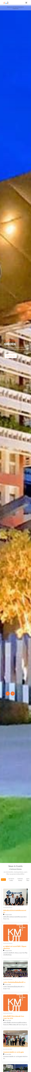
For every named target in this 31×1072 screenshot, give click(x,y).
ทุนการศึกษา (27, 879)
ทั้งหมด (3, 880)
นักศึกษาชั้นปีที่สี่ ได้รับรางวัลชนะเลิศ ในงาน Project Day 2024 (13, 1017)
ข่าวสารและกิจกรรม (20, 879)
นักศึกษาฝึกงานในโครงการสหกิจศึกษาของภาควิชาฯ (14, 911)
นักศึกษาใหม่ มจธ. (10, 356)
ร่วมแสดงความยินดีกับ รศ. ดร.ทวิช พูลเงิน (13, 1052)
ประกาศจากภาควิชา (11, 879)
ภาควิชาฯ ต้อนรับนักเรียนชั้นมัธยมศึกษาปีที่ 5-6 (14, 982)
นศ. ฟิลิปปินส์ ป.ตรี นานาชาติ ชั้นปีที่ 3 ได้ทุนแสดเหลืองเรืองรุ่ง (14, 947)
